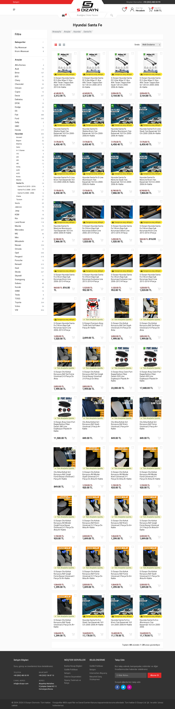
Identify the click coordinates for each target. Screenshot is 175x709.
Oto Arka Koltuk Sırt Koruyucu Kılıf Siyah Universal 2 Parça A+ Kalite (91, 425)
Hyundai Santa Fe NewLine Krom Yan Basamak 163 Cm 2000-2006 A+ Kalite (150, 180)
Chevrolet (19, 84)
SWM (17, 291)
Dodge (18, 107)
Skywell (18, 275)
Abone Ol (154, 675)
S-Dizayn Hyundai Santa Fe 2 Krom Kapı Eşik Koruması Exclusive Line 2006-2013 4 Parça (121, 278)
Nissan (18, 245)
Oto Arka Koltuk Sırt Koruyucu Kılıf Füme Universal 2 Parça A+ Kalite (149, 425)
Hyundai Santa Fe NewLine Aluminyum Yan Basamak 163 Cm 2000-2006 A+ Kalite (63, 229)
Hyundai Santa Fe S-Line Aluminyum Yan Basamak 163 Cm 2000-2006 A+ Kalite (92, 180)
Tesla (17, 295)
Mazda (18, 226)
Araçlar (18, 60)
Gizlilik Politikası (71, 669)
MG (16, 233)
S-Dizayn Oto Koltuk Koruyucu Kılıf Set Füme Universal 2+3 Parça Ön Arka (64, 375)
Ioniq (18, 167)
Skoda (18, 272)
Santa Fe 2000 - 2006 (26, 193)
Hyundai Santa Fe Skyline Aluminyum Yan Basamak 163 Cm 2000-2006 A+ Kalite (121, 132)
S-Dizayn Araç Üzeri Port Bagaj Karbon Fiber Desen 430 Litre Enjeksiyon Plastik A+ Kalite (150, 376)
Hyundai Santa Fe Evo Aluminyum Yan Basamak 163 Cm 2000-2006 (150, 623)
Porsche (18, 260)
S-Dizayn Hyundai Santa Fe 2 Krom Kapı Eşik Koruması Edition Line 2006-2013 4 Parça (92, 229)
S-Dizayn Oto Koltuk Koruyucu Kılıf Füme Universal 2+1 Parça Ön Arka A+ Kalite (92, 574)
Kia (16, 218)
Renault (18, 264)
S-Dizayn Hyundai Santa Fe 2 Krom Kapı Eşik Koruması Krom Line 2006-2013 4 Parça (64, 278)
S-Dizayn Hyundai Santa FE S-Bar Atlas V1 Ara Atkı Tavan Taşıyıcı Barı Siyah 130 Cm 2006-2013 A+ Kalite (64, 82)
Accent (19, 137)
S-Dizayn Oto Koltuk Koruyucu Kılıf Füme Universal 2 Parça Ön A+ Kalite (121, 574)
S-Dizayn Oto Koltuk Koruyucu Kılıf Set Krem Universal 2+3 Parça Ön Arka (150, 326)
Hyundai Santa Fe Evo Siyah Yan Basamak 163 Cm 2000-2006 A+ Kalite (92, 622)
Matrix (18, 180)
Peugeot (18, 256)
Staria (18, 196)
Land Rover (20, 222)
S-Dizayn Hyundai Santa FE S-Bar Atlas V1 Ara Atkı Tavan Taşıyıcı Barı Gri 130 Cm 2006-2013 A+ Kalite (92, 82)
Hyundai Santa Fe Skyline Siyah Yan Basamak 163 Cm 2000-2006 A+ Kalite (64, 132)
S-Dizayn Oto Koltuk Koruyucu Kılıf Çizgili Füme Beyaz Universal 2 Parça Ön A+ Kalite (64, 574)
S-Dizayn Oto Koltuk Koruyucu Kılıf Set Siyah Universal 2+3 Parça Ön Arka (121, 326)
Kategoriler (20, 42)
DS (16, 111)
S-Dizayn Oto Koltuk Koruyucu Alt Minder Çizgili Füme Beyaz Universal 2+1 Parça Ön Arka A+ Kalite (64, 525)
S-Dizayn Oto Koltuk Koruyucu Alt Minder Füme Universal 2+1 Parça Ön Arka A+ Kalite (150, 475)
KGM (17, 214)
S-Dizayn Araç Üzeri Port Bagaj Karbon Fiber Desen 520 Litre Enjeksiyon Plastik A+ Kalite (121, 376)
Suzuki (18, 287)
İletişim (16, 2)
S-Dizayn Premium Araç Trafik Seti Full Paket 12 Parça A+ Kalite (92, 325)
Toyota (18, 302)
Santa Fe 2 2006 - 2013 (26, 190)
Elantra (19, 144)
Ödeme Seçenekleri (72, 677)
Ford (17, 118)
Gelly (17, 122)
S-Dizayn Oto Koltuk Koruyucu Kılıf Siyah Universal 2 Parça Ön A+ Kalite (64, 623)
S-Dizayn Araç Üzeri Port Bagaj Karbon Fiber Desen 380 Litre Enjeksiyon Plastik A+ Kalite (64, 426)
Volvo (17, 306)
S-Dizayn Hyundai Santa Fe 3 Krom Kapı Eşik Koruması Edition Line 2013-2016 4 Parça (121, 229)
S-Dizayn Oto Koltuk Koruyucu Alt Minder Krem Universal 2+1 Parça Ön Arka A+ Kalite (121, 475)
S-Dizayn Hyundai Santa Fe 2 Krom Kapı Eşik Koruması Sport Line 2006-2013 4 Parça (64, 326)
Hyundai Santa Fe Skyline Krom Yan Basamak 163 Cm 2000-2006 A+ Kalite (92, 132)
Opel (17, 253)
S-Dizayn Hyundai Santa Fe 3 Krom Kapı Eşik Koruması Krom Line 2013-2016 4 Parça (150, 229)
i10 (17, 154)
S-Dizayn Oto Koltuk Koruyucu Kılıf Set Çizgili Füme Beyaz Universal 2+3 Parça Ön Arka (92, 375)
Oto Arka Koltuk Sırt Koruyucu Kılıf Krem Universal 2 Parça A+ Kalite (120, 425)
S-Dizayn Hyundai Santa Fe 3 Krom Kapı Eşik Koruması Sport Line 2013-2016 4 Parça (150, 278)
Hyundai (19, 134)
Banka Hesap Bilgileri (73, 666)
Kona (18, 177)
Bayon (18, 141)
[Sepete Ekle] (73, 94)
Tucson (19, 199)
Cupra (17, 92)
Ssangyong (20, 279)
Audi (17, 69)
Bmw (17, 72)
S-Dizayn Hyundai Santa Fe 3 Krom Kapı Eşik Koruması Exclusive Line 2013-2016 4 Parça (92, 278)
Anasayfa (56, 32)
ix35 (18, 173)
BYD (17, 76)
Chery (17, 80)
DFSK (17, 103)
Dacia (17, 95)
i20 (17, 157)
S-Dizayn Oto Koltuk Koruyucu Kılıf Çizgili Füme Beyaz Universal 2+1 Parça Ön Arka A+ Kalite (149, 525)
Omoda (18, 249)
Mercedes (19, 230)
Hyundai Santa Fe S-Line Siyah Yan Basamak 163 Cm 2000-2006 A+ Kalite (150, 131)
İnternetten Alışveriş (98, 673)
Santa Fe (20, 183)
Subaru (18, 283)
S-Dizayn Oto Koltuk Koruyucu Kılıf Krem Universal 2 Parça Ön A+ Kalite (121, 524)
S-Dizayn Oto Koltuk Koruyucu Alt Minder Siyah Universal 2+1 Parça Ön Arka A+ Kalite (92, 475)
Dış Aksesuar (21, 47)
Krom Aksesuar (22, 51)
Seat (17, 268)
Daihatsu (19, 99)
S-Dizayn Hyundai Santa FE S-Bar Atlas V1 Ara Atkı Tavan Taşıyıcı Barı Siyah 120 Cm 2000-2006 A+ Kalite (121, 82)
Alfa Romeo (20, 65)
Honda (18, 130)
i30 (17, 160)
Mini (16, 237)
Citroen (18, 88)
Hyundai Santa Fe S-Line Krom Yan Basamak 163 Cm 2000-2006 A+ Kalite (64, 179)
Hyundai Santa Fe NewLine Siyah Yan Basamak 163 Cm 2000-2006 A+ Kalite (121, 180)
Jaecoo (18, 207)
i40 (17, 163)
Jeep (17, 211)
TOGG (17, 298)
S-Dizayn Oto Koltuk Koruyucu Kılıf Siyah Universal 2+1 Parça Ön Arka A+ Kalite (150, 574)
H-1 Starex (20, 150)
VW (16, 310)
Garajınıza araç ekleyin (66, 74)
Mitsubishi (19, 241)
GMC (17, 126)
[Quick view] (75, 53)
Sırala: (137, 44)
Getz (18, 147)
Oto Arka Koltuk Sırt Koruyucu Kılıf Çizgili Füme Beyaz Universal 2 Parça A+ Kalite (64, 475)
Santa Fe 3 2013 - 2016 (26, 186)
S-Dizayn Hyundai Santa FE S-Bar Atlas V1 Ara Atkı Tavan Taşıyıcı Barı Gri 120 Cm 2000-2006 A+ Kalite (150, 82)
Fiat (16, 114)
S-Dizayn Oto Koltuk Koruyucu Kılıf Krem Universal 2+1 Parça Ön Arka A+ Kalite (92, 524)
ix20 (18, 170)
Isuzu (17, 203)
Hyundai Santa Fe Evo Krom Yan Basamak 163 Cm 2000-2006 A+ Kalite (121, 622)
